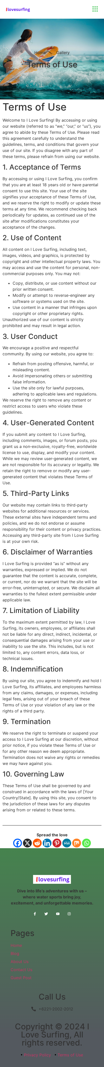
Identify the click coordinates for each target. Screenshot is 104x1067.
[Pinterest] (57, 843)
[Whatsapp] (86, 843)
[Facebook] (17, 843)
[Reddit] (37, 843)
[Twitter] (46, 914)
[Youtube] (58, 914)
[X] (27, 843)
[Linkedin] (47, 843)
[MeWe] (66, 843)
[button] (95, 9)
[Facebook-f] (35, 914)
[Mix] (76, 843)
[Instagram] (69, 914)
